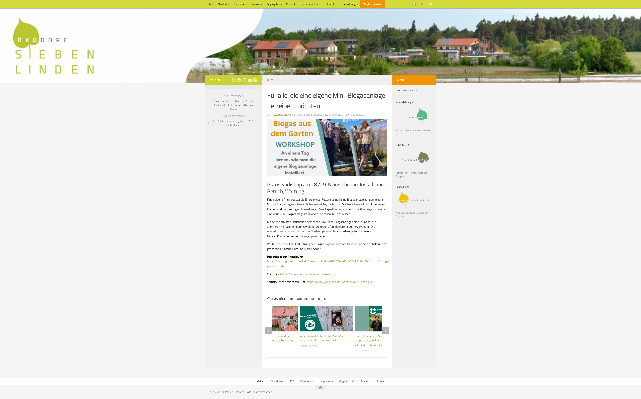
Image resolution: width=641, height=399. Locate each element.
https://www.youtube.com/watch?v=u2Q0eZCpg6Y (339, 282)
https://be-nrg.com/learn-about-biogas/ (305, 274)
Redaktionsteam (281, 114)
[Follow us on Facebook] (239, 80)
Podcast (290, 4)
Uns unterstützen (309, 4)
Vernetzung (349, 4)
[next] (385, 330)
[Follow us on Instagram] (244, 80)
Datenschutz (307, 381)
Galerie (261, 381)
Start (210, 4)
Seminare (239, 4)
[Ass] (234, 80)
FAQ (291, 381)
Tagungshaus (274, 4)
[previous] (268, 330)
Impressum (326, 381)
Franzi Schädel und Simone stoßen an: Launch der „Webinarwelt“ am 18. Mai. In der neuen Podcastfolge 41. (379, 340)
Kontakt (331, 4)
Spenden (365, 381)
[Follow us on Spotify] (255, 80)
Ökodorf (222, 4)
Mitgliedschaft (347, 381)
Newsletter (277, 381)
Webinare (257, 4)
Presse (380, 381)
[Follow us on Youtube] (250, 80)
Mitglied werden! (372, 4)
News (270, 80)
